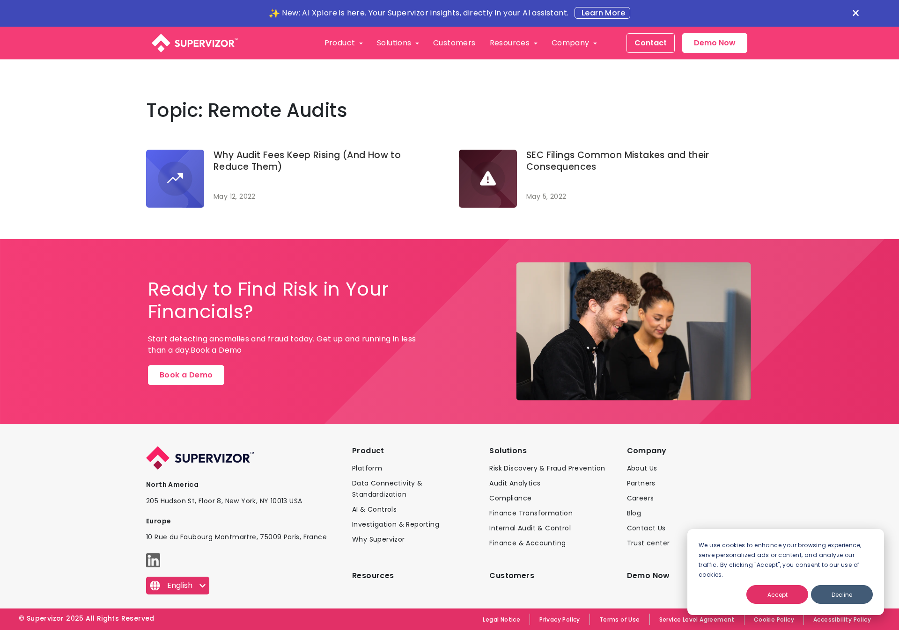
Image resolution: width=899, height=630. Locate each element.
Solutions (395, 42)
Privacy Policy (559, 619)
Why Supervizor (378, 539)
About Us (642, 468)
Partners (641, 483)
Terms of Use (619, 619)
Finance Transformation (531, 513)
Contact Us (646, 528)
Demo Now (715, 42)
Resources (511, 42)
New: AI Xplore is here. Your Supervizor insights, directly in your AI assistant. (425, 12)
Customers (454, 42)
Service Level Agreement (697, 619)
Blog (634, 513)
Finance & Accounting (527, 543)
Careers (640, 498)
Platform (367, 468)
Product (340, 42)
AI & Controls (374, 509)
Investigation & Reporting (395, 524)
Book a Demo (186, 374)
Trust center (648, 543)
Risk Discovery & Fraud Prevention (547, 468)
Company (571, 42)
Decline (842, 595)
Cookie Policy (774, 619)
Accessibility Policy (842, 619)
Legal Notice (501, 619)
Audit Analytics (514, 483)
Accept (777, 595)
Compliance (510, 498)
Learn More (602, 12)
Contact (650, 42)
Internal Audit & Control (530, 528)
